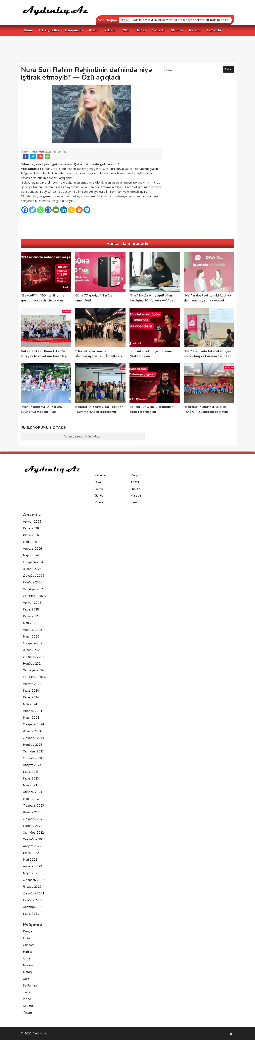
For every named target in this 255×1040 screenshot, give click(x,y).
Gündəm (29, 945)
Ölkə (26, 979)
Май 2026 (30, 542)
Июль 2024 (31, 691)
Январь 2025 (32, 650)
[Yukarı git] (248, 1033)
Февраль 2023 (33, 806)
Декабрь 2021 (33, 893)
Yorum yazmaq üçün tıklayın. (82, 436)
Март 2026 (31, 555)
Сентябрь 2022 (34, 839)
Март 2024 (31, 718)
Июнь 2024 (31, 697)
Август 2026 (32, 522)
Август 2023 (32, 765)
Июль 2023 (31, 772)
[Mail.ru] (48, 209)
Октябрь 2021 (33, 907)
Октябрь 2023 (33, 751)
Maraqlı (28, 972)
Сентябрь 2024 (34, 677)
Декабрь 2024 (33, 657)
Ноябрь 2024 (32, 664)
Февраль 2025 (33, 643)
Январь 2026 (32, 569)
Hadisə (28, 952)
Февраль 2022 (33, 880)
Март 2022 (31, 873)
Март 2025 (31, 637)
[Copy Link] (71, 209)
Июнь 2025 (31, 616)
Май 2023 (30, 785)
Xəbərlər (29, 1006)
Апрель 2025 (32, 630)
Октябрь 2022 (33, 833)
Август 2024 (32, 684)
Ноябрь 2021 (32, 900)
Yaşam (27, 1013)
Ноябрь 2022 (32, 826)
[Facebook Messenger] (86, 209)
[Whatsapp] (40, 209)
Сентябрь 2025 (34, 596)
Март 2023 (31, 799)
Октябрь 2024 (33, 670)
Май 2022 (30, 860)
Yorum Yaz (60, 152)
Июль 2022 (31, 853)
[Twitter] (32, 209)
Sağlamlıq (30, 986)
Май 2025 (30, 623)
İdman (27, 958)
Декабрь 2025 (33, 576)
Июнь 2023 (31, 778)
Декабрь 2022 (33, 819)
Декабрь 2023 (33, 738)
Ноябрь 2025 (32, 582)
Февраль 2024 (33, 724)
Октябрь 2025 (33, 589)
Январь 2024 (32, 731)
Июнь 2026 (31, 535)
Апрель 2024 (32, 711)
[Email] (55, 209)
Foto (26, 938)
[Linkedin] (63, 209)
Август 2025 (32, 603)
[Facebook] (24, 209)
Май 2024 (30, 704)
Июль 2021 (31, 914)
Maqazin (28, 965)
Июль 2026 (31, 528)
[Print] (79, 209)
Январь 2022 (32, 887)
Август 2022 (32, 846)
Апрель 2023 (32, 792)
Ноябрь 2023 (32, 745)
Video (27, 999)
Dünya (27, 931)
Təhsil (27, 992)
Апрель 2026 (32, 549)
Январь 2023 (32, 812)
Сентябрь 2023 (34, 758)
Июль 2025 (31, 609)
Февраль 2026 (33, 562)
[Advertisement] (127, 50)
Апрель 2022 (32, 866)
